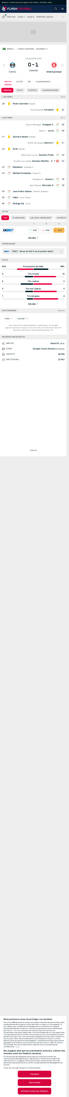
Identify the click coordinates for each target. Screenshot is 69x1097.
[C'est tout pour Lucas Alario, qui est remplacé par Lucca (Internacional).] (57, 130)
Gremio (12, 71)
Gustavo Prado (46, 155)
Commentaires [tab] (50, 90)
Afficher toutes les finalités (34, 1091)
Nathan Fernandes (22, 173)
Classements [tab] (43, 81)
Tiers (17, 1047)
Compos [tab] (32, 90)
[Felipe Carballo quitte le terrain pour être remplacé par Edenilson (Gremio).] (9, 167)
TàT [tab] (29, 81)
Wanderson (38, 179)
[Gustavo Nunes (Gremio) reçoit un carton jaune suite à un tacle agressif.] (9, 136)
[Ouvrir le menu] (62, 8)
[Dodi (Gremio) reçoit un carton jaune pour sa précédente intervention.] (9, 149)
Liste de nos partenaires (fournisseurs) (22, 1068)
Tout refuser (34, 1082)
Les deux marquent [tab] (40, 218)
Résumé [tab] (7, 90)
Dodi (27, 203)
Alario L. (43, 130)
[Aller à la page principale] (17, 9)
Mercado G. (48, 185)
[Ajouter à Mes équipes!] (4, 65)
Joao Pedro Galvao (22, 191)
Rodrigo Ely (18, 203)
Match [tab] (8, 81)
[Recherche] (55, 8)
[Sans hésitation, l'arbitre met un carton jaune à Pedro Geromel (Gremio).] (9, 103)
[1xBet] (8, 230)
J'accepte (34, 1074)
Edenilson (17, 167)
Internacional (54, 71)
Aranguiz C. (48, 124)
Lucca (51, 130)
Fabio (15, 197)
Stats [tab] (20, 90)
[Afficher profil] (12, 65)
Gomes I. (49, 179)
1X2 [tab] (5, 218)
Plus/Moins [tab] (18, 218)
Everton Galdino (40, 191)
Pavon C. (36, 173)
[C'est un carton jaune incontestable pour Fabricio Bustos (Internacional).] (57, 142)
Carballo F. (29, 167)
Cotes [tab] (19, 81)
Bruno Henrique (33, 124)
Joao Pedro (25, 197)
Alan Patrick (35, 185)
